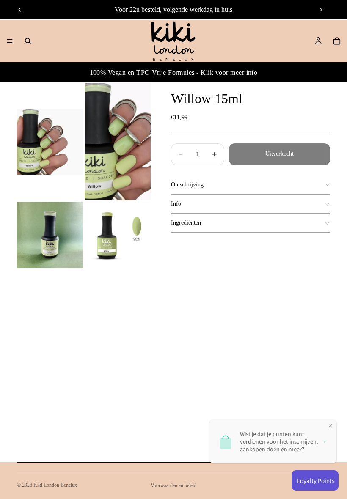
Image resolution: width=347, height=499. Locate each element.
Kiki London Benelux (55, 485)
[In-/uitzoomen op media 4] (118, 235)
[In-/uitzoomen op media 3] (50, 235)
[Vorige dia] (20, 9)
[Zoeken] (28, 41)
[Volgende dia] (320, 9)
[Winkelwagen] (337, 41)
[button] (250, 185)
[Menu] (9, 41)
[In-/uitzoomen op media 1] (50, 141)
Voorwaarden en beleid (173, 485)
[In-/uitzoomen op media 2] (118, 141)
